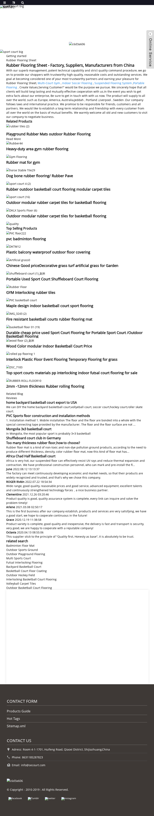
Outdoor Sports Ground (22, 550)
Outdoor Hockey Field (20, 575)
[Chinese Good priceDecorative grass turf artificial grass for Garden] (18, 259)
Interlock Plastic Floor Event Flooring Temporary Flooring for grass (62, 359)
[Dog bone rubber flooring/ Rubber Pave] (20, 170)
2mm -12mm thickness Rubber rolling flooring (45, 386)
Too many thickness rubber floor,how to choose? (43, 443)
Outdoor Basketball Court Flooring (29, 588)
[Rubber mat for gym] (16, 156)
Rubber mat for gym (23, 162)
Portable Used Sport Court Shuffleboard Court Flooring (52, 279)
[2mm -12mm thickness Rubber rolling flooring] (23, 380)
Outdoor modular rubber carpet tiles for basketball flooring (56, 202)
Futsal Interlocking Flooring (24, 562)
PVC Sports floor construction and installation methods (48, 416)
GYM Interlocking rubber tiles (30, 292)
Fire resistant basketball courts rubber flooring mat (49, 319)
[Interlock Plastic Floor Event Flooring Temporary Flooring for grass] (20, 353)
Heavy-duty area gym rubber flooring (37, 148)
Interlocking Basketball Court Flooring (31, 579)
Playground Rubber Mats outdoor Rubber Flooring (48, 134)
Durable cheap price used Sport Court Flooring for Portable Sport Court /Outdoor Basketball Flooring (74, 334)
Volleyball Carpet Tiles (21, 583)
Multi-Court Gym (49, 83)
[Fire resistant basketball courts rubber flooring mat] (16, 313)
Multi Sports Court (18, 558)
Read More (13, 139)
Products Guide (18, 711)
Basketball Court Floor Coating (26, 571)
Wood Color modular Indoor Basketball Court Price (49, 346)
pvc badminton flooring (26, 238)
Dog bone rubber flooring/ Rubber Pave (39, 175)
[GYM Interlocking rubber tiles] (16, 286)
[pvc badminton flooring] (16, 233)
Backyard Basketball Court (23, 567)
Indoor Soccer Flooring (77, 83)
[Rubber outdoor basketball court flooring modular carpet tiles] (18, 183)
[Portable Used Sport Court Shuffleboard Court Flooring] (25, 273)
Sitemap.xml (16, 726)
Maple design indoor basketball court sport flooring (49, 305)
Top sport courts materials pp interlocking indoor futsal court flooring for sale (71, 372)
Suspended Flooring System (113, 83)
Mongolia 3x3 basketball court (29, 429)
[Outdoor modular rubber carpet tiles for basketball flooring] (18, 197)
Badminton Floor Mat (20, 545)
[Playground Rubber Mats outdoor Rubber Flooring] (17, 126)
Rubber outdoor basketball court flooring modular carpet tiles (58, 189)
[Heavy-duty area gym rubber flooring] (14, 143)
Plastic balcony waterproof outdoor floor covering (48, 252)
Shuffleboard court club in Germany (33, 438)
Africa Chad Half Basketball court (31, 456)
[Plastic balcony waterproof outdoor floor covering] (13, 246)
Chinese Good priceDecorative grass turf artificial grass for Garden (62, 265)
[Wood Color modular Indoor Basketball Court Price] (20, 340)
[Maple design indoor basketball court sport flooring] (21, 300)
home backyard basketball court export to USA (41, 402)
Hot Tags (13, 718)
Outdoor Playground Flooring (25, 554)
